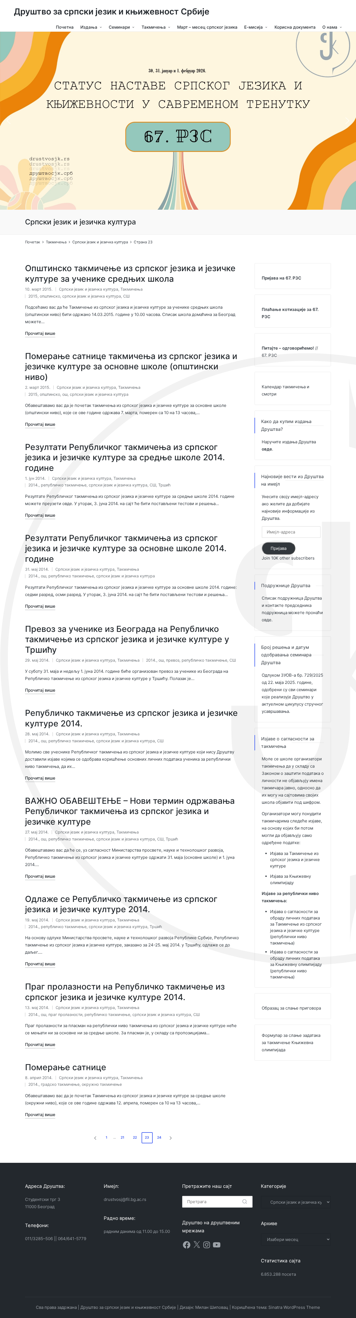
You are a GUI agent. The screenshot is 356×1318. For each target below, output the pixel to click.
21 (122, 1137)
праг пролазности (65, 1014)
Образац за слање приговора (291, 1008)
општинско (50, 296)
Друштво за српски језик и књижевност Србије (111, 11)
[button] (8, 120)
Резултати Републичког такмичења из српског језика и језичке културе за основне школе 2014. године (125, 548)
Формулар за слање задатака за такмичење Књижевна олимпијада (291, 1042)
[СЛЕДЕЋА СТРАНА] (170, 1137)
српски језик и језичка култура (91, 296)
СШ (126, 296)
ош (65, 394)
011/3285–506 (39, 1238)
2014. (33, 485)
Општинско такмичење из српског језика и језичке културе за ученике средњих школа (130, 273)
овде (266, 619)
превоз (172, 660)
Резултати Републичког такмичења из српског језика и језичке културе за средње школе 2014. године (125, 457)
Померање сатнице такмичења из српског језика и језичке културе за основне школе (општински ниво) (131, 366)
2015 (33, 296)
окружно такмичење (102, 1084)
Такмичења (131, 289)
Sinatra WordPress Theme (294, 1307)
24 (159, 1137)
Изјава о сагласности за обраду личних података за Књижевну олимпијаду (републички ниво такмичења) (296, 964)
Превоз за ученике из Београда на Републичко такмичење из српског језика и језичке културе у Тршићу (127, 639)
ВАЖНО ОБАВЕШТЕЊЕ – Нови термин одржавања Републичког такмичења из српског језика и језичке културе (130, 811)
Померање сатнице (65, 1067)
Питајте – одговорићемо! (288, 348)
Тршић (164, 485)
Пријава (278, 548)
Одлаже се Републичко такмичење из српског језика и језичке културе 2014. (121, 904)
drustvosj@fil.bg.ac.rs (125, 1199)
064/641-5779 (72, 1238)
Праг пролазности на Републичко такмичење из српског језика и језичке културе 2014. (125, 991)
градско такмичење (60, 1084)
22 (135, 1137)
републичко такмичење (63, 485)
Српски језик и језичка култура (88, 289)
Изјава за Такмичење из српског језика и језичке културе (295, 860)
